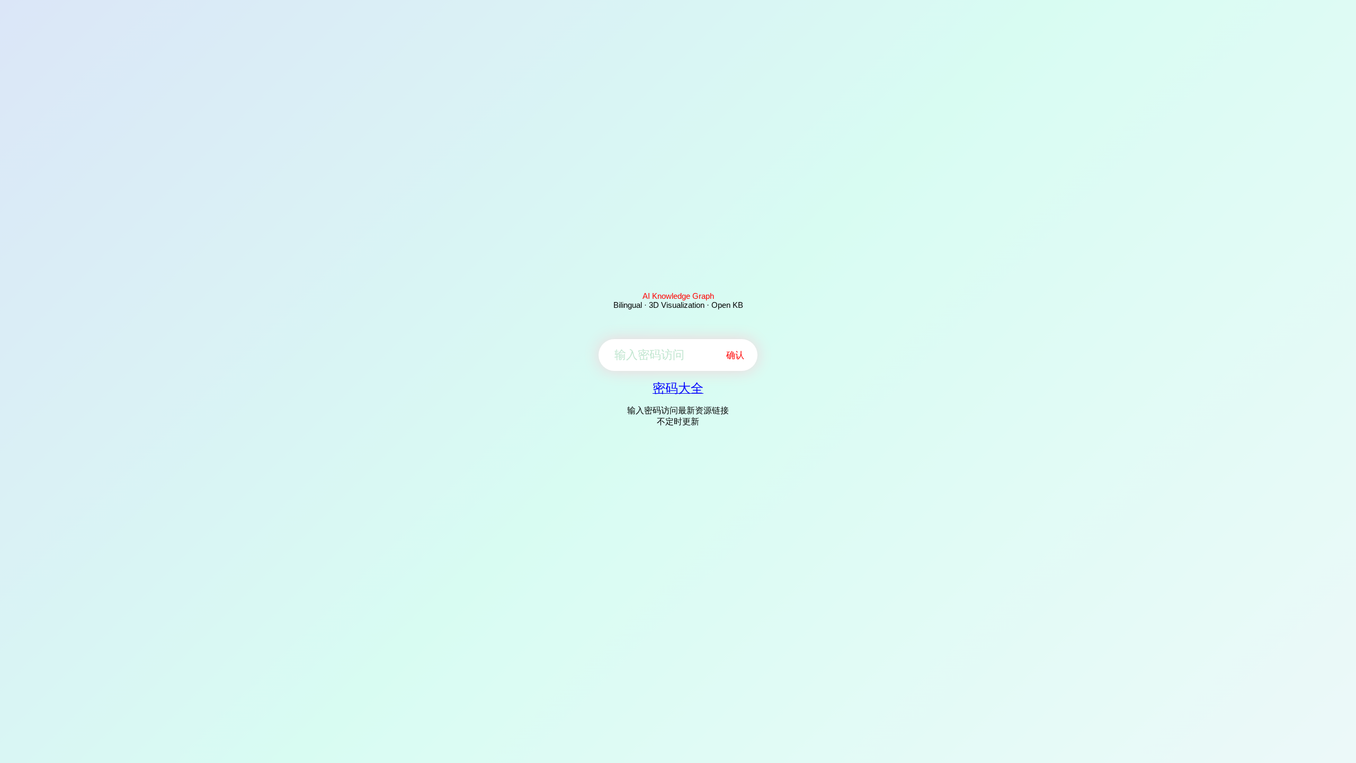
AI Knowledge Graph (678, 295)
